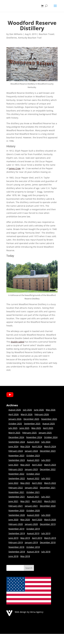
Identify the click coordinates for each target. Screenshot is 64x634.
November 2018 (16, 547)
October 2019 (33, 528)
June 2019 (13, 538)
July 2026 (27, 409)
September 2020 (16, 515)
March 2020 (50, 519)
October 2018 (33, 547)
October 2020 (33, 510)
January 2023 (31, 469)
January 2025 (45, 432)
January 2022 (31, 487)
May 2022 (25, 483)
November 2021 (16, 492)
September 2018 (16, 551)
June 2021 (13, 501)
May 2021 (25, 501)
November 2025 (49, 419)
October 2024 (50, 437)
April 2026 (13, 414)
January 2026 (14, 419)
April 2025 (48, 428)
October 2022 (33, 473)
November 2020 (16, 510)
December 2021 (48, 487)
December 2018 (48, 542)
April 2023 (37, 464)
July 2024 (45, 441)
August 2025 (48, 423)
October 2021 (33, 492)
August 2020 (33, 515)
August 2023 (33, 460)
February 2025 (29, 432)
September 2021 (16, 496)
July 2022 (45, 478)
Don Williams (15, 34)
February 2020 (15, 524)
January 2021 (31, 505)
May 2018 (25, 556)
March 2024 (50, 446)
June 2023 (13, 464)
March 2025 (14, 432)
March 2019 (50, 538)
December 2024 (16, 437)
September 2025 (32, 423)
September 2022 (16, 478)
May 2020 (25, 519)
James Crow (15, 168)
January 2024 (31, 451)
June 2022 (13, 483)
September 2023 (16, 460)
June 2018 (13, 556)
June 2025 (24, 428)
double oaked (17, 341)
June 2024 (13, 446)
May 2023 (25, 464)
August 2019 (33, 533)
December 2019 (48, 524)
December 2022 (48, 469)
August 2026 (14, 409)
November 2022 (16, 473)
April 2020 (37, 519)
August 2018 (33, 551)
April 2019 (37, 538)
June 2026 (39, 409)
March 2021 (50, 501)
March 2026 (26, 414)
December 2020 (48, 505)
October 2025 (15, 423)
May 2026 (50, 409)
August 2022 (33, 478)
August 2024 (33, 441)
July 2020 (45, 515)
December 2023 (48, 451)
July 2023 (45, 460)
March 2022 (50, 483)
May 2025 (36, 428)
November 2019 (16, 528)
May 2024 (25, 446)
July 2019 (45, 533)
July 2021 (45, 496)
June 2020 (13, 519)
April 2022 (37, 483)
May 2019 (25, 538)
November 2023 (16, 455)
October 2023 (33, 455)
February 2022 (15, 487)
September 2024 (16, 441)
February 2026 (42, 414)
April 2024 (37, 446)
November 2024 (34, 437)
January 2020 (31, 524)
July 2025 (12, 428)
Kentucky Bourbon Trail (30, 37)
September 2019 (16, 533)
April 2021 (37, 501)
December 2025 (31, 419)
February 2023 (15, 469)
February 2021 (15, 505)
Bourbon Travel (46, 34)
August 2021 (33, 496)
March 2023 (50, 464)
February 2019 (15, 542)
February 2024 (15, 451)
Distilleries (11, 37)
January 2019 (31, 542)
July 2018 (45, 551)
